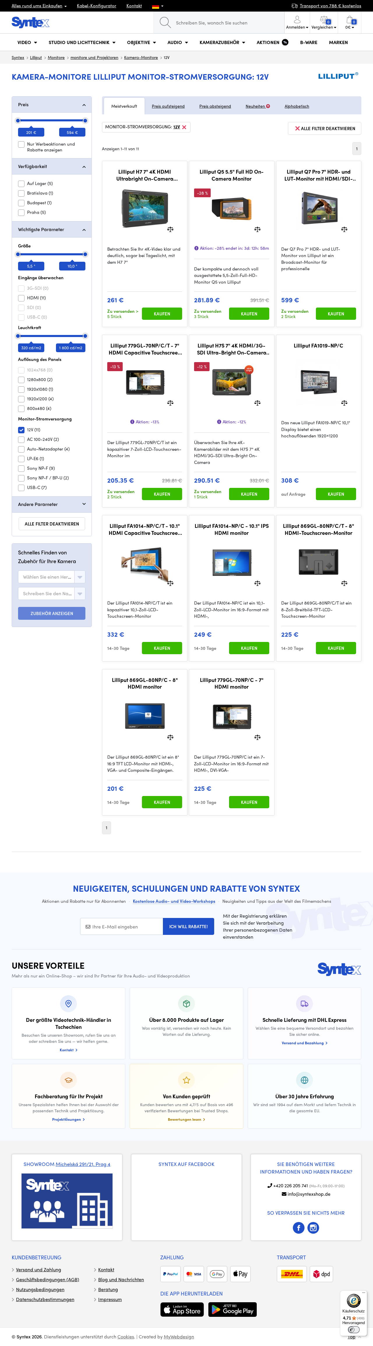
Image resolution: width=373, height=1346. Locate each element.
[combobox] (51, 576)
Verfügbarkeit (32, 166)
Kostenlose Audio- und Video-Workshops (174, 901)
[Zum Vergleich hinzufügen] (170, 228)
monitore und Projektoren (94, 57)
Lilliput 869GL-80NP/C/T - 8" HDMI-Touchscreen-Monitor (318, 529)
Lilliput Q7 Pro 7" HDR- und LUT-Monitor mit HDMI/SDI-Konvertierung (318, 175)
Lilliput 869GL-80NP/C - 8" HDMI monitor (145, 683)
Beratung (108, 1289)
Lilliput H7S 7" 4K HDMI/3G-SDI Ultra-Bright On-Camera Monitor (231, 349)
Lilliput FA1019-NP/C (318, 345)
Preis (23, 104)
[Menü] (363, 1294)
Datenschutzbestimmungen (45, 1299)
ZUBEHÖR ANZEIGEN (52, 613)
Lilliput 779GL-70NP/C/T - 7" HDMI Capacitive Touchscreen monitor (145, 349)
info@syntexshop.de (309, 1193)
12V (176, 127)
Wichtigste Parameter (41, 229)
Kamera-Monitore (141, 57)
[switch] (354, 1329)
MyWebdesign (179, 1336)
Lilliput (36, 57)
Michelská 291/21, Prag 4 (83, 1163)
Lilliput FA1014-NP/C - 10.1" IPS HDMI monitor (232, 529)
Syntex (18, 57)
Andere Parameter (38, 504)
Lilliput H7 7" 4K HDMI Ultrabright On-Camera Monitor (144, 175)
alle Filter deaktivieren (52, 524)
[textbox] (47, 577)
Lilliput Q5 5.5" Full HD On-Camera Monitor (232, 175)
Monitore (56, 57)
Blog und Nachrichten (121, 1279)
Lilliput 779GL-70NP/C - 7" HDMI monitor (231, 683)
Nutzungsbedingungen (40, 1289)
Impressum (110, 1299)
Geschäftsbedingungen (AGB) (47, 1279)
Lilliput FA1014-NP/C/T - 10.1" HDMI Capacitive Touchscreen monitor (145, 529)
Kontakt (134, 5)
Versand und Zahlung (38, 1269)
